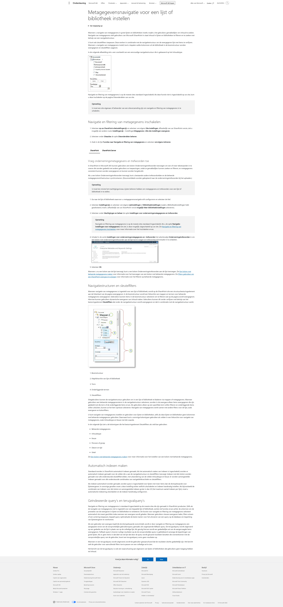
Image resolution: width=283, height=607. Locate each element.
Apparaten (123, 3)
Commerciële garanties (90, 592)
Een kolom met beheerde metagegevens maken (109, 456)
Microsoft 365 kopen (167, 3)
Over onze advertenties (194, 603)
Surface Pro (56, 571)
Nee (161, 559)
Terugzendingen (88, 581)
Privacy (157, 603)
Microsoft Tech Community (179, 581)
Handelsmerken (181, 603)
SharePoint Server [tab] (109, 150)
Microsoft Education (118, 571)
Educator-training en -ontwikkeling (122, 588)
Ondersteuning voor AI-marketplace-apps (183, 578)
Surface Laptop (57, 574)
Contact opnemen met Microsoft (143, 603)
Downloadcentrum (89, 574)
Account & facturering (138, 3)
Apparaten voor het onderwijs (121, 574)
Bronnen (152, 3)
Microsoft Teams (146, 592)
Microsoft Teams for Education (121, 578)
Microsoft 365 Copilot (147, 588)
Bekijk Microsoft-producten (60, 588)
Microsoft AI (145, 571)
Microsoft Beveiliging (147, 574)
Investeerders (205, 578)
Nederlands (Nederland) (62, 602)
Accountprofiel (88, 571)
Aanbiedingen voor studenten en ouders (124, 592)
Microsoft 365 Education (119, 581)
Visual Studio (175, 595)
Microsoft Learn (176, 574)
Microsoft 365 (93, 3)
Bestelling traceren (89, 585)
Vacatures (204, 571)
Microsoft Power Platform (179, 588)
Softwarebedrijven (177, 592)
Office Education (117, 585)
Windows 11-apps (58, 592)
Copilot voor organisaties (60, 578)
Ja (147, 559)
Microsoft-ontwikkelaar (178, 571)
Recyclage (86, 588)
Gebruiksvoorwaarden (168, 603)
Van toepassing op (96, 26)
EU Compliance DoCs (209, 603)
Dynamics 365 (145, 581)
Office (103, 3)
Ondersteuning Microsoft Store (92, 578)
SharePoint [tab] (94, 150)
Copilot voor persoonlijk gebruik (61, 581)
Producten (111, 3)
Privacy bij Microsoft (207, 574)
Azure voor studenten (119, 595)
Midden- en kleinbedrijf (148, 595)
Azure (143, 578)
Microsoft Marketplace (178, 585)
